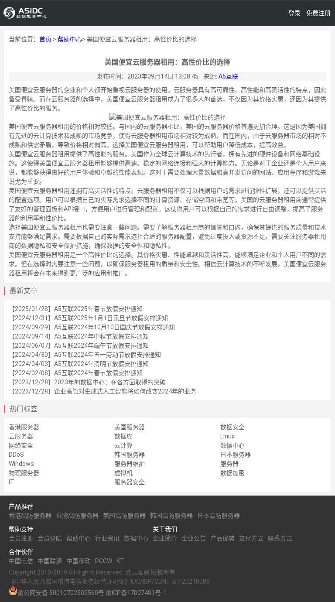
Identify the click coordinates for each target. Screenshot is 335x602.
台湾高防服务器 (77, 515)
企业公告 (193, 538)
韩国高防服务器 (171, 515)
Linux (227, 436)
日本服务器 (235, 454)
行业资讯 (107, 538)
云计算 (123, 445)
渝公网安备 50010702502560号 (60, 592)
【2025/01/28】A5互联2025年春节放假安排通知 (76, 308)
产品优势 (222, 538)
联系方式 (280, 538)
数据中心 (232, 445)
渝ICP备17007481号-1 (136, 592)
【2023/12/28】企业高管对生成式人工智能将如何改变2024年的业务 (102, 391)
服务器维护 (129, 463)
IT (11, 482)
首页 (45, 39)
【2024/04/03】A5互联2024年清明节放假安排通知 (79, 363)
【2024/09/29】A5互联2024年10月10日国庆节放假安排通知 (92, 327)
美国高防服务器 (124, 515)
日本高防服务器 (218, 515)
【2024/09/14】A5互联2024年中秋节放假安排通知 (79, 336)
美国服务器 (129, 427)
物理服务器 (24, 472)
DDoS (16, 454)
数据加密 (232, 472)
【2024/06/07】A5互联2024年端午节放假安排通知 (79, 345)
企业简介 (165, 538)
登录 (294, 13)
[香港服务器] (25, 13)
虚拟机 (123, 472)
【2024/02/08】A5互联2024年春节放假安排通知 (76, 372)
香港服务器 (24, 427)
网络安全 (21, 445)
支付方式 (251, 538)
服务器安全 (129, 482)
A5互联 (228, 76)
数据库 (123, 436)
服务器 (229, 463)
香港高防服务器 (30, 515)
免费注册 (318, 13)
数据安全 (232, 427)
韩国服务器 (129, 454)
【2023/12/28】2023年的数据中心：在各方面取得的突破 (87, 382)
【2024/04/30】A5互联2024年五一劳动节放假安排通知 (85, 354)
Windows (21, 463)
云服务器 (21, 436)
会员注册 (21, 538)
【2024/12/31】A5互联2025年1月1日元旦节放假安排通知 (88, 318)
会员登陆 (50, 538)
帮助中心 (70, 39)
